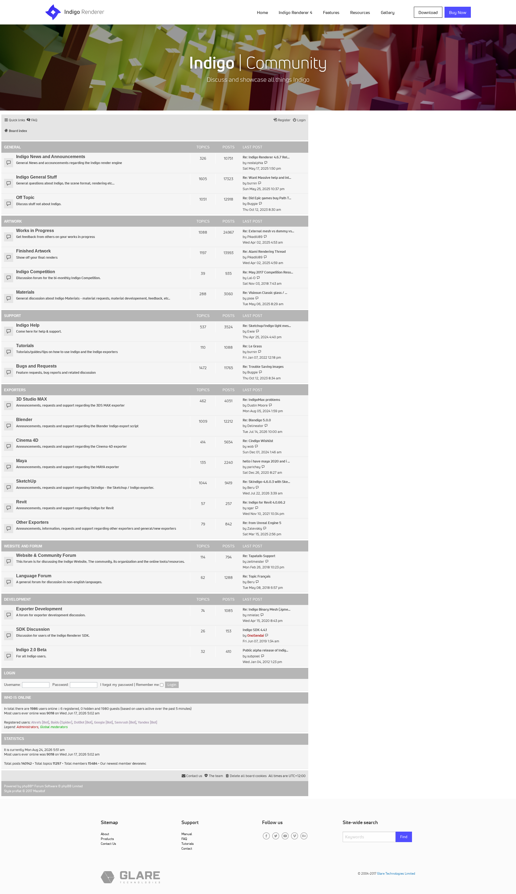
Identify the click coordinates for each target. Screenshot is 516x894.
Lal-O (251, 278)
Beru (251, 487)
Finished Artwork (33, 251)
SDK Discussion (33, 629)
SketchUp (26, 481)
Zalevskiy (254, 528)
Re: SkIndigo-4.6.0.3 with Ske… (266, 481)
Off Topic (25, 197)
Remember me (148, 685)
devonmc (139, 763)
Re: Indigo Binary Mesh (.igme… (267, 609)
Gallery (388, 12)
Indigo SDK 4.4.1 (255, 630)
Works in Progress (35, 230)
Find (403, 836)
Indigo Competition (35, 271)
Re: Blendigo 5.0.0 (257, 420)
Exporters (15, 390)
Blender (24, 419)
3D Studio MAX (31, 399)
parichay (253, 467)
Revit (21, 502)
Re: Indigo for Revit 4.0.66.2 (264, 502)
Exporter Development (39, 609)
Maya (21, 460)
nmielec (253, 615)
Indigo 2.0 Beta (31, 649)
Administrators (27, 727)
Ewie (251, 331)
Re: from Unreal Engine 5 (262, 523)
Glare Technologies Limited (396, 873)
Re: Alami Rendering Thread (264, 251)
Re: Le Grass (252, 346)
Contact (186, 848)
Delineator (255, 425)
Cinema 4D (27, 440)
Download (428, 12)
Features (331, 12)
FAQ (184, 838)
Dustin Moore (257, 405)
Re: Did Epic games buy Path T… (267, 198)
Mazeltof (39, 791)
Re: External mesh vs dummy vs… (268, 231)
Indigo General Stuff (36, 177)
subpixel (253, 656)
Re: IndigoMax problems (261, 399)
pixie (250, 298)
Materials (25, 292)
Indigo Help (28, 325)
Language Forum (33, 576)
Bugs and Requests (36, 366)
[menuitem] (263, 12)
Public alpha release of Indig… (265, 650)
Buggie (252, 203)
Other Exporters (32, 522)
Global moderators (54, 727)
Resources (360, 12)
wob (250, 446)
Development (17, 599)
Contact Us (108, 843)
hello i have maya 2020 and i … (266, 461)
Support (12, 316)
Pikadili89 (255, 236)
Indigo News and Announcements (50, 156)
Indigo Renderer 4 (295, 12)
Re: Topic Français (256, 576)
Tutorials (25, 345)
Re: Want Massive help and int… (267, 177)
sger (250, 508)
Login (9, 673)
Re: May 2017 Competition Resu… (268, 272)
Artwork (13, 221)
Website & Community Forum (46, 555)
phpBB (27, 786)
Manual (186, 834)
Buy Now (457, 12)
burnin (252, 183)
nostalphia (255, 163)
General (12, 147)
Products (107, 838)
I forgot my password (116, 685)
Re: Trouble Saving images (263, 366)
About (105, 834)
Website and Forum (23, 546)
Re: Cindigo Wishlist (258, 441)
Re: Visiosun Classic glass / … (265, 292)
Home (262, 12)
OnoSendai (255, 635)
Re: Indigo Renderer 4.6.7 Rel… (266, 157)
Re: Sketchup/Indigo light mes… (267, 325)
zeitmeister (255, 561)
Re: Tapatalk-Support (259, 556)
